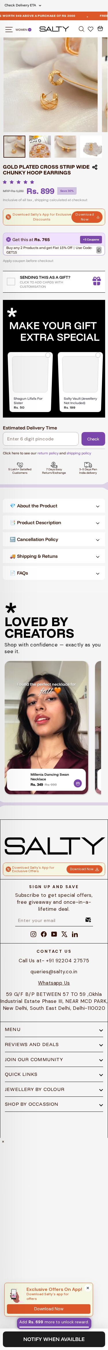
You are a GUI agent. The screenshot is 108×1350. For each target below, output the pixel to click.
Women (22, 30)
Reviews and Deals (32, 1044)
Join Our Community (34, 1059)
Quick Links (21, 1074)
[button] (20, 181)
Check (93, 439)
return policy (47, 453)
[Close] (87, 1288)
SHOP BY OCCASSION (32, 1104)
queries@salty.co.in (54, 971)
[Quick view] (78, 782)
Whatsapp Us (54, 983)
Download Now (84, 217)
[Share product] (94, 167)
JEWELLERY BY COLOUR (35, 1089)
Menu (13, 1029)
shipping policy (79, 453)
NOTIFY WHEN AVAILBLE (54, 1339)
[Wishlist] (91, 28)
